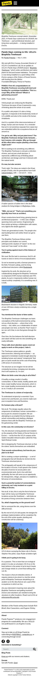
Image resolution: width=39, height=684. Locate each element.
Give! (16, 663)
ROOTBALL (16, 634)
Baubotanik (28, 267)
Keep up (5, 656)
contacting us (27, 634)
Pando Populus (9, 58)
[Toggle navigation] (15, 3)
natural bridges (7, 173)
